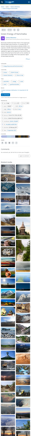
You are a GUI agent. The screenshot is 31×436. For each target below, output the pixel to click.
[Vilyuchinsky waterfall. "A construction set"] (23, 339)
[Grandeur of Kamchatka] (8, 293)
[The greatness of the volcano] (8, 208)
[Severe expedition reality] (8, 241)
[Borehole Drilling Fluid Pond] (23, 358)
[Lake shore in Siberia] (8, 398)
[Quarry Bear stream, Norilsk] (8, 365)
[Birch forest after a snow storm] (23, 200)
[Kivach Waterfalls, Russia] (23, 250)
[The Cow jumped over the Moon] (23, 391)
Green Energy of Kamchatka (10, 8)
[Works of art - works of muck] (8, 386)
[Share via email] (12, 142)
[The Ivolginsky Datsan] (8, 311)
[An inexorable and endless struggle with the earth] (23, 380)
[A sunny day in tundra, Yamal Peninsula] (8, 283)
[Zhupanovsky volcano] (8, 344)
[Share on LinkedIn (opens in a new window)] (5, 142)
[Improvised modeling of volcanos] (8, 302)
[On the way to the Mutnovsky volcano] (8, 220)
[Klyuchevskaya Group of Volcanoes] (23, 347)
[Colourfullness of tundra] (23, 267)
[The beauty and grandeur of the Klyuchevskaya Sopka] (23, 211)
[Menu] (29, 2)
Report (28, 59)
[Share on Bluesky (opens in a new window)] (9, 142)
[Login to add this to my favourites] (14, 29)
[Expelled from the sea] (8, 409)
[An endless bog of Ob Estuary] (23, 277)
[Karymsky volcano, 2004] (8, 355)
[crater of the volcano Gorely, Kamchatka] (23, 318)
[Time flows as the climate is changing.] (23, 369)
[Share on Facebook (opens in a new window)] (2, 142)
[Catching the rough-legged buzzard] (8, 273)
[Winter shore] (8, 333)
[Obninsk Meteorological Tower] (8, 197)
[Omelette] (23, 308)
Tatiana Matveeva (15, 7)
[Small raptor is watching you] (8, 252)
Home (2, 7)
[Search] (2, 2)
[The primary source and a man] (8, 376)
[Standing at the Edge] (23, 169)
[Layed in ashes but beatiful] (8, 231)
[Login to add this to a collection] (18, 29)
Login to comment (24, 156)
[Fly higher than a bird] (23, 297)
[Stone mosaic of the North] (8, 187)
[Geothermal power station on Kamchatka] (23, 189)
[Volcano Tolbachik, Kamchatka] (8, 322)
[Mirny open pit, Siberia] (23, 402)
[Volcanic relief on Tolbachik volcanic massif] (8, 177)
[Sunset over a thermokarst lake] (8, 262)
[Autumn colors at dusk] (23, 413)
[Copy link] (16, 142)
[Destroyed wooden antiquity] (23, 228)
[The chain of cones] (23, 179)
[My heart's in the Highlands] (23, 329)
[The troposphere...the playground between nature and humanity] (8, 420)
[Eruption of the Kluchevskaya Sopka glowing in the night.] (23, 287)
